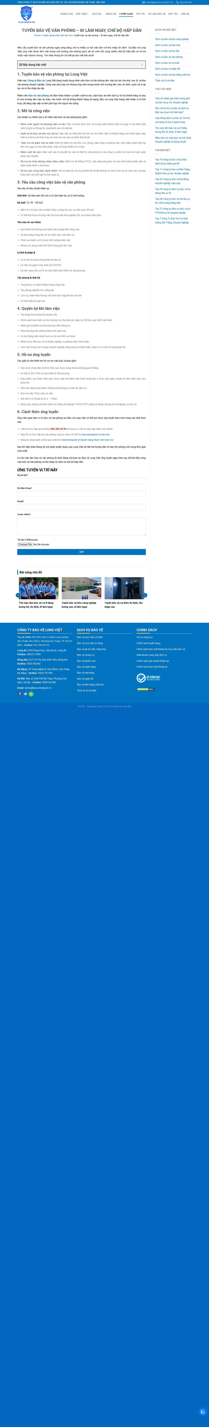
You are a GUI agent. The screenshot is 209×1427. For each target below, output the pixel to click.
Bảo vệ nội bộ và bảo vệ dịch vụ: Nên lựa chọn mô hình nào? (172, 110)
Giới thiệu (81, 14)
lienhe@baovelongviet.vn (38, 687)
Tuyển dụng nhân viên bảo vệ (57, 35)
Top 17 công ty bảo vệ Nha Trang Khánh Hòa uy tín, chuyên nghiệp (172, 171)
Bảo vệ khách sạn (86, 660)
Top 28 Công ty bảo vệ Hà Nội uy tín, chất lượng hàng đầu (172, 201)
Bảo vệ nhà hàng (85, 672)
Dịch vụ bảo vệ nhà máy (167, 45)
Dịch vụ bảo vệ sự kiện (167, 62)
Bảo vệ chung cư (86, 655)
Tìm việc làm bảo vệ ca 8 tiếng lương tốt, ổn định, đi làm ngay (171, 130)
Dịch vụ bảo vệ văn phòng (169, 56)
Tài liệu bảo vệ (156, 14)
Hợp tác (173, 14)
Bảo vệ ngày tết (85, 678)
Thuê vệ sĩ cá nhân (165, 80)
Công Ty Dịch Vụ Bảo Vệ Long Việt (114, 706)
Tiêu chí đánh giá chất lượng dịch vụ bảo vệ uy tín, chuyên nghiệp (172, 100)
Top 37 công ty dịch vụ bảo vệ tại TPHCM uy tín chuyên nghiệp (172, 210)
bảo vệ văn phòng (38, 95)
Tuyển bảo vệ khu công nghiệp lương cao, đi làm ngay (36, 604)
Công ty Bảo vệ (36, 80)
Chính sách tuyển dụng (148, 643)
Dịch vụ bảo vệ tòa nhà (167, 50)
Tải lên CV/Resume (27, 540)
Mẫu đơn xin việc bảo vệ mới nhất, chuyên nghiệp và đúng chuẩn (173, 139)
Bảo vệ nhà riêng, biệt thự (90, 684)
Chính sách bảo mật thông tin (152, 666)
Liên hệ (185, 14)
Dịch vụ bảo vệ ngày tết (167, 68)
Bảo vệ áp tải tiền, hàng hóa (91, 649)
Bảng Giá (111, 14)
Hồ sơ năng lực (145, 637)
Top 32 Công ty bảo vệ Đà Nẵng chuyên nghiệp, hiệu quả (172, 181)
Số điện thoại (24, 488)
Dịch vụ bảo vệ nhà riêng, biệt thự (172, 74)
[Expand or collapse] (142, 64)
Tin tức (140, 14)
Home (37, 35)
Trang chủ (66, 14)
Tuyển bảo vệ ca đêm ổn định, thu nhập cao (81, 604)
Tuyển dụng (126, 14)
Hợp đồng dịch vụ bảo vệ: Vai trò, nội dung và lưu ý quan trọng (172, 120)
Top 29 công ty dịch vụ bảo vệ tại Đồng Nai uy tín (172, 191)
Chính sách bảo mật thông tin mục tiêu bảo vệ (161, 649)
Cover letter (24, 514)
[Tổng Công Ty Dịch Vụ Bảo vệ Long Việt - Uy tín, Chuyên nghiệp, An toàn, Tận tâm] (35, 14)
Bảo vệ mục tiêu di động (90, 643)
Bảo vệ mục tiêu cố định (90, 637)
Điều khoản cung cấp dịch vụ (152, 655)
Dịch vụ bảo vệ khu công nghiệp (172, 39)
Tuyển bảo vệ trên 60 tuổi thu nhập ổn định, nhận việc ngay (124, 604)
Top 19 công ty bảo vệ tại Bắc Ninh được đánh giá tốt (171, 161)
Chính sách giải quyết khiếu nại (153, 660)
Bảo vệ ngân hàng (86, 666)
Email (20, 501)
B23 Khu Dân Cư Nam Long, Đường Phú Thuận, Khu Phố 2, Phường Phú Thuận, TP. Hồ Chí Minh (44, 641)
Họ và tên (22, 475)
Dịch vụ (96, 14)
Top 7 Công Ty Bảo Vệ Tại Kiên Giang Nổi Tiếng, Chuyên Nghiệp (172, 220)
